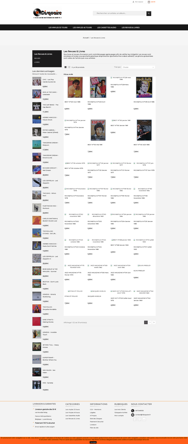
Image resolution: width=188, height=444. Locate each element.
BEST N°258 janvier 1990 (120, 245)
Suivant (154, 322)
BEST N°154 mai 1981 (95, 145)
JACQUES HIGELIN (94, 296)
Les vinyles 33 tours (57, 28)
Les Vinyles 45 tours (82, 28)
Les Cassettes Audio (106, 28)
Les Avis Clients (120, 409)
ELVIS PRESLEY (139, 271)
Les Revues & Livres (131, 28)
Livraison (93, 425)
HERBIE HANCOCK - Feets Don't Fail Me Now (50, 246)
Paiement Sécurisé (96, 422)
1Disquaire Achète (120, 412)
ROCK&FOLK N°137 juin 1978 (144, 170)
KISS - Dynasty (48, 383)
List (69, 67)
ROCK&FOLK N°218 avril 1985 (144, 102)
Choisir (138, 67)
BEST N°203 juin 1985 (72, 102)
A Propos (93, 415)
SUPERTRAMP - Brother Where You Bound (49, 360)
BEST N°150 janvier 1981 (119, 125)
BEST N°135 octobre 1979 (74, 168)
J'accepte (93, 442)
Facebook (135, 419)
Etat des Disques (96, 419)
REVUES (37, 58)
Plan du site (94, 428)
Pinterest (139, 419)
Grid (65, 67)
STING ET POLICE (71, 296)
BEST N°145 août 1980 (142, 145)
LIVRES (37, 62)
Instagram (144, 419)
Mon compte (119, 415)
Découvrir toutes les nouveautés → (44, 74)
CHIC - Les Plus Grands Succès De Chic (49, 82)
